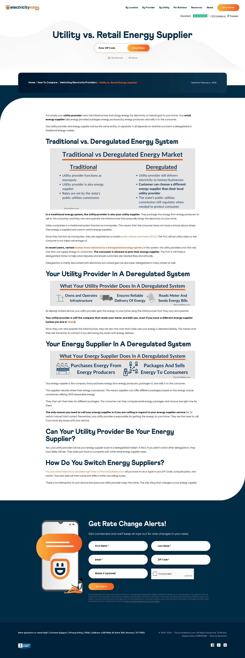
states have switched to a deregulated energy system (108, 247)
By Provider (148, 7)
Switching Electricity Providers (78, 82)
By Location (132, 7)
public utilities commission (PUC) (139, 236)
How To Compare (48, 82)
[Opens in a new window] (24, 646)
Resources (196, 7)
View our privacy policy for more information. (142, 601)
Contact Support (58, 633)
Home (31, 82)
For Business (180, 7)
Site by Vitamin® (218, 636)
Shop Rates (228, 7)
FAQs (87, 633)
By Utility (164, 7)
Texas (71, 321)
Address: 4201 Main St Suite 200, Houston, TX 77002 (118, 633)
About (209, 7)
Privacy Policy (76, 633)
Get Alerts (101, 586)
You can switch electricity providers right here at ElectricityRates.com (85, 471)
